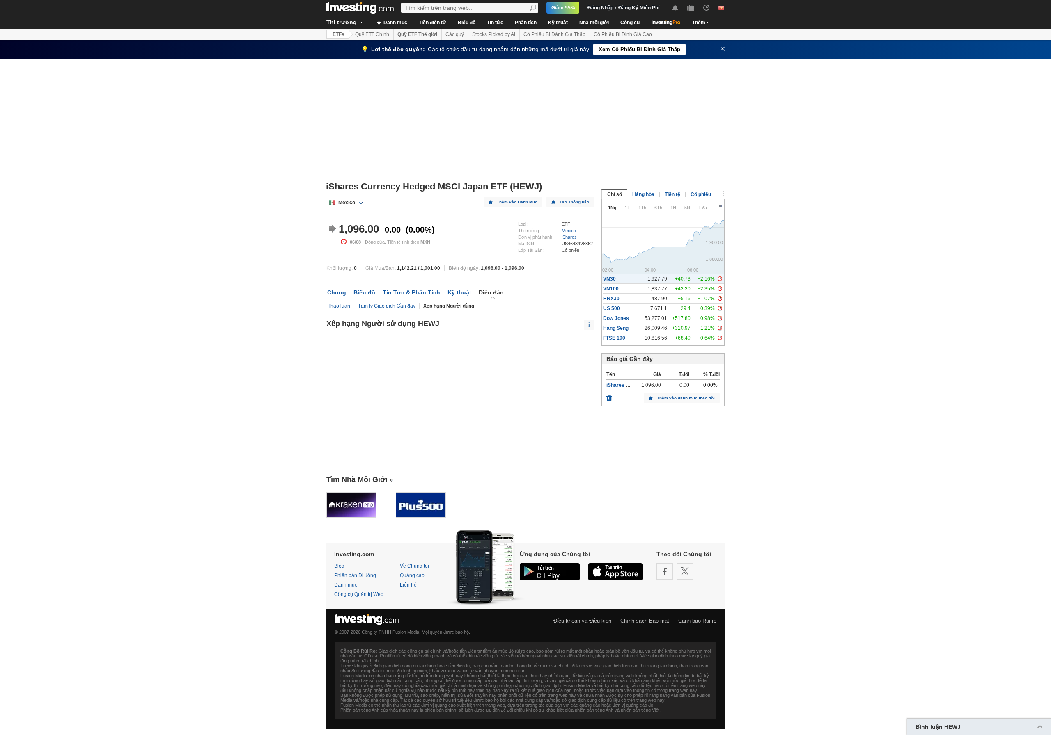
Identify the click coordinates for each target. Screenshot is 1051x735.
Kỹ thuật (558, 22)
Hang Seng (616, 328)
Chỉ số (614, 194)
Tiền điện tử (432, 22)
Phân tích (526, 22)
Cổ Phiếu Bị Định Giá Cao (623, 34)
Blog (339, 566)
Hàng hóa (643, 194)
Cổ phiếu (701, 194)
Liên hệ (408, 585)
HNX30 (611, 298)
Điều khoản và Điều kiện (582, 621)
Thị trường (341, 22)
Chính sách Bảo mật (644, 621)
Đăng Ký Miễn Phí (638, 8)
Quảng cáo (412, 575)
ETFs (338, 34)
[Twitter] (685, 571)
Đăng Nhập (600, 8)
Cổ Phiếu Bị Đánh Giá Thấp (554, 34)
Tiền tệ (672, 194)
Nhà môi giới (594, 22)
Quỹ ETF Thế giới (417, 34)
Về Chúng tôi (414, 566)
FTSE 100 (614, 338)
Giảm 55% (563, 8)
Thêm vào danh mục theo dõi (686, 398)
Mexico (569, 230)
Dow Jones (616, 318)
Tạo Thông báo (574, 202)
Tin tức (495, 22)
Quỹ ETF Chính (372, 34)
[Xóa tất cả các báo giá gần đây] (609, 396)
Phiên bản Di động (355, 575)
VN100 (611, 289)
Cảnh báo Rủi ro (697, 621)
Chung (336, 292)
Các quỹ (454, 34)
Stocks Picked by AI (493, 34)
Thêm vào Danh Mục (517, 202)
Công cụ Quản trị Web (358, 594)
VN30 (609, 279)
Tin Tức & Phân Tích (411, 292)
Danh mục (394, 22)
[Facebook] (664, 571)
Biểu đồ (466, 22)
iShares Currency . (628, 385)
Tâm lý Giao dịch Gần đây (386, 306)
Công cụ (630, 22)
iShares (569, 237)
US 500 (611, 308)
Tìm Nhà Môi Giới (357, 479)
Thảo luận (339, 306)
